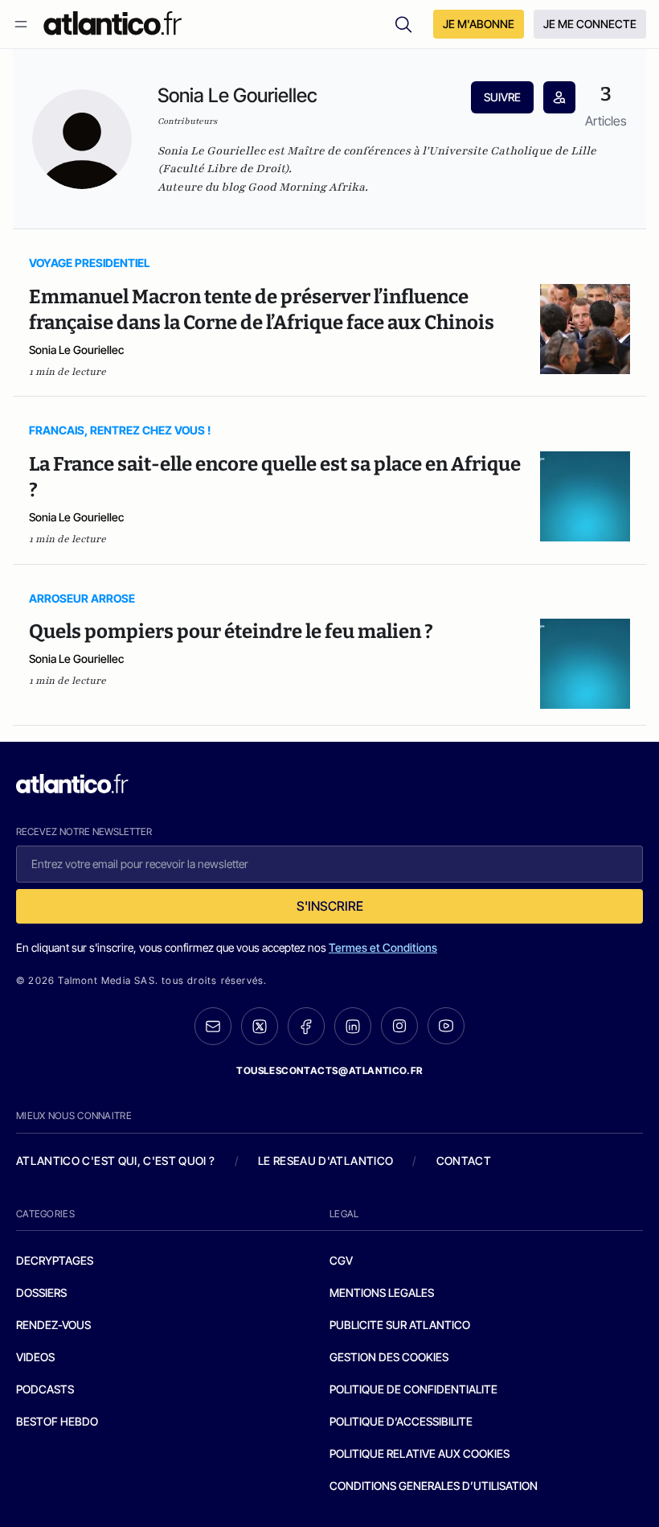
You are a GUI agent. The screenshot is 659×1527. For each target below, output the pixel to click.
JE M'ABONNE (478, 24)
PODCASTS (45, 1389)
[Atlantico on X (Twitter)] (259, 1026)
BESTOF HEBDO (57, 1421)
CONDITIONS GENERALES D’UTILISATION (434, 1485)
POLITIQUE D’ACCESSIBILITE (401, 1421)
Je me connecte (589, 24)
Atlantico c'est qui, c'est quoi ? (115, 1160)
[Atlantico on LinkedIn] (352, 1026)
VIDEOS (35, 1357)
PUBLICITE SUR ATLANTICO (400, 1324)
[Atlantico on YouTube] (446, 1025)
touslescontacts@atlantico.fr (329, 1070)
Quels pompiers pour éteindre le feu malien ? (231, 631)
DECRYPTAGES (54, 1260)
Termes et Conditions (383, 947)
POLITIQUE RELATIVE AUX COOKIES (420, 1453)
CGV (341, 1260)
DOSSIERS (41, 1292)
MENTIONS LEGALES (382, 1292)
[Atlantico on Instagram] (399, 1025)
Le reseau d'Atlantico (325, 1160)
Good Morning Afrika (306, 187)
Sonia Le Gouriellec (76, 349)
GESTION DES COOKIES (389, 1357)
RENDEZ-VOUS (53, 1324)
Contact (463, 1160)
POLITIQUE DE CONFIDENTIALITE (413, 1389)
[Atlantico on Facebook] (306, 1026)
